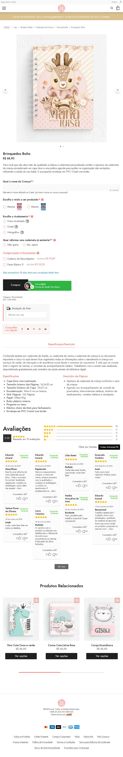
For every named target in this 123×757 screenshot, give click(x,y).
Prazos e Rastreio (20, 742)
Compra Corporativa (61, 736)
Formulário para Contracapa (76, 747)
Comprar (15, 285)
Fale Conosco (103, 736)
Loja (15, 27)
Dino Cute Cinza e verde (21, 645)
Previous (5, 89)
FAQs (77, 736)
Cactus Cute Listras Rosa (61, 645)
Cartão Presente (41, 736)
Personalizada (62, 27)
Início (7, 27)
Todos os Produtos (22, 736)
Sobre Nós (88, 736)
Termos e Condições (66, 742)
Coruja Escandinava (102, 645)
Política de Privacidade (42, 742)
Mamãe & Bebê (26, 27)
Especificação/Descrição (61, 344)
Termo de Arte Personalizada (47, 747)
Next (117, 89)
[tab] (61, 344)
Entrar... (116, 2)
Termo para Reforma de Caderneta (94, 742)
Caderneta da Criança (44, 27)
